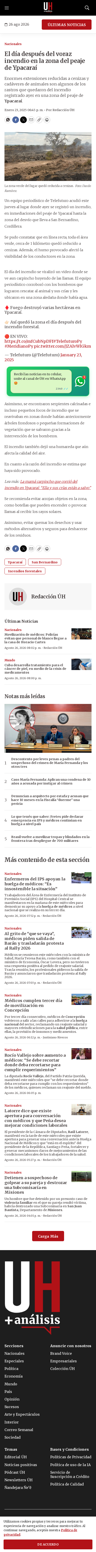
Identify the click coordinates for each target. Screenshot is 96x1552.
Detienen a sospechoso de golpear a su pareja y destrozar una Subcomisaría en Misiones (35, 1185)
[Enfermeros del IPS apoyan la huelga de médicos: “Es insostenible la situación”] (81, 878)
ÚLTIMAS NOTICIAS (67, 25)
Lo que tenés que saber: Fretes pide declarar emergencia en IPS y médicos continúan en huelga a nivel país (47, 820)
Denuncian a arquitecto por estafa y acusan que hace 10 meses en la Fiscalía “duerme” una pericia (50, 799)
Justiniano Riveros (55, 1037)
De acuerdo (48, 1544)
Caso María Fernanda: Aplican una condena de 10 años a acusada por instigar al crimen (51, 781)
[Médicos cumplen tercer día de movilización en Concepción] (81, 999)
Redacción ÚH (48, 597)
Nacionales (13, 44)
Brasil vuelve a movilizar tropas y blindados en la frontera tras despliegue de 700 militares (50, 839)
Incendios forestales (25, 571)
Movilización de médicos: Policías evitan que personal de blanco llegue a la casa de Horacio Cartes (35, 638)
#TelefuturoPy (67, 341)
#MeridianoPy (18, 346)
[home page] (48, 7)
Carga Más (48, 1236)
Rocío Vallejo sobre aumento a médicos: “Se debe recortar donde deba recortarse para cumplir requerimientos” (35, 1062)
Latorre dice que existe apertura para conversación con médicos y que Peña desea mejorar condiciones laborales (35, 1118)
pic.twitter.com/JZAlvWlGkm (62, 346)
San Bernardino (45, 562)
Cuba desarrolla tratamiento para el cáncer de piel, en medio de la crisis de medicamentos (35, 669)
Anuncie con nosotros (70, 1346)
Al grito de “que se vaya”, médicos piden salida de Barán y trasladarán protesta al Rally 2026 (34, 941)
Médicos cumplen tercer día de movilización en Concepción (33, 1005)
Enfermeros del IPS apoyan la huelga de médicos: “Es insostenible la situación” (34, 883)
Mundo (9, 660)
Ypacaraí (15, 562)
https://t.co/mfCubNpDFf (28, 341)
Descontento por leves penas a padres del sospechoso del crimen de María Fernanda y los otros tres (49, 762)
